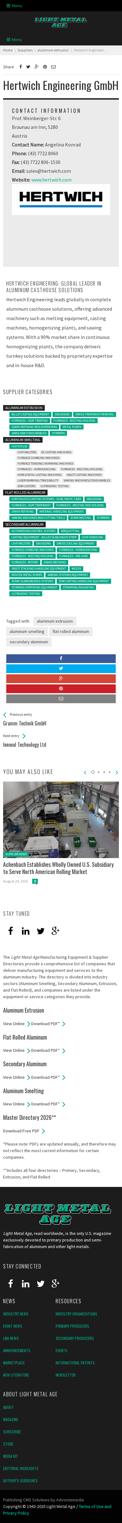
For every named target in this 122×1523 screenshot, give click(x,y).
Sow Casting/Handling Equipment (84, 581)
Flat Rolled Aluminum (25, 492)
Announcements (16, 1350)
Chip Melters (27, 452)
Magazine (10, 1419)
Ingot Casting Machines (84, 475)
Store (8, 1444)
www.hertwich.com (51, 180)
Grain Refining (23, 511)
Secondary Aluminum (24, 524)
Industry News (15, 1313)
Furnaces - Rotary (25, 562)
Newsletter (66, 1375)
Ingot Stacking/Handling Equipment (39, 569)
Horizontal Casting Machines (40, 475)
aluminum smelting (27, 631)
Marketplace (14, 1362)
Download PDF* (45, 1023)
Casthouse (19, 446)
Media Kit (10, 1456)
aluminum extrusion (55, 621)
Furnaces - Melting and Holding (80, 505)
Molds (76, 569)
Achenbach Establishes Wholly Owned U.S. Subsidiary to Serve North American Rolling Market (58, 868)
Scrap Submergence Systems (32, 581)
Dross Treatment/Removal (94, 414)
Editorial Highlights (20, 1468)
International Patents (75, 1362)
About (8, 1407)
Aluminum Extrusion (24, 407)
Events (61, 1350)
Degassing (62, 414)
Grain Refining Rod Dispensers (34, 427)
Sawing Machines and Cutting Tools (38, 518)
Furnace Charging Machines (38, 458)
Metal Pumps (72, 427)
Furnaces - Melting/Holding (74, 421)
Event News (12, 1326)
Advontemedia (70, 1500)
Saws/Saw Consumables (29, 433)
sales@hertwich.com (48, 171)
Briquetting (70, 531)
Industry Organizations (76, 1313)
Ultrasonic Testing (54, 486)
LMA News (11, 1338)
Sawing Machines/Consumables (87, 480)
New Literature (16, 1375)
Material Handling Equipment (61, 511)
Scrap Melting (80, 518)
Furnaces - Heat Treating (30, 421)
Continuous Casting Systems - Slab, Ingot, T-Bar (46, 499)
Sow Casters (26, 486)
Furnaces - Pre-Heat (73, 556)
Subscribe (12, 1431)
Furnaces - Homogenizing (37, 469)
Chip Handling (92, 537)
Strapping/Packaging (78, 587)
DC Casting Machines (56, 452)
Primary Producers (72, 1326)
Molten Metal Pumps (27, 575)
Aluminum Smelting (22, 439)
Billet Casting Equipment (30, 414)
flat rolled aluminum (71, 631)
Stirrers (58, 433)
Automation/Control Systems (33, 531)
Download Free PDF (21, 1131)
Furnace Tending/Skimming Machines (45, 463)
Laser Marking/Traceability (38, 480)
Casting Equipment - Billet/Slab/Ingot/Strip (44, 537)
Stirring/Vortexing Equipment (34, 587)
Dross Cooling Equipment (75, 543)
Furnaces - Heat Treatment (31, 505)
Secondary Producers (75, 1338)
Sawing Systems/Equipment (68, 575)
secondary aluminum (29, 642)
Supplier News (16, 854)
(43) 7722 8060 (43, 153)
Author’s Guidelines (20, 1480)
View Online (14, 1023)
